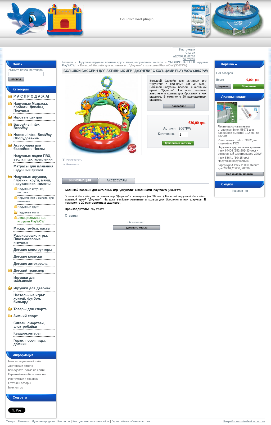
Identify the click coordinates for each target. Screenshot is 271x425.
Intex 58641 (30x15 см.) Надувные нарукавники (233, 159)
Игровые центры (27, 117)
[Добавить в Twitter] (100, 170)
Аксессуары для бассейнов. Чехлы (29, 147)
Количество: (167, 134)
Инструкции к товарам (23, 378)
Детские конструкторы (32, 250)
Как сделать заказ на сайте (26, 370)
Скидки (227, 184)
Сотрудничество (184, 55)
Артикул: (169, 128)
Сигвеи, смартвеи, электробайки (29, 324)
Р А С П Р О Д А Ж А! (31, 96)
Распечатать (74, 159)
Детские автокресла (30, 264)
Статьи (190, 52)
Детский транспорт (29, 270)
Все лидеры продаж (239, 173)
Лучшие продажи (43, 421)
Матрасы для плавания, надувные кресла (34, 168)
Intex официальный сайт (24, 361)
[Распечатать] (113, 170)
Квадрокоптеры (26, 333)
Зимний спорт (25, 316)
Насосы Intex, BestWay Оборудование (32, 136)
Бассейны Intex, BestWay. (26, 126)
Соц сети (20, 397)
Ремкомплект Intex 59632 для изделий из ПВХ (237, 142)
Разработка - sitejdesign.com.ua (244, 421)
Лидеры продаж (233, 97)
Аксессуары (117, 180)
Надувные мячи (28, 212)
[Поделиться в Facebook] (91, 170)
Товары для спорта (30, 309)
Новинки (23, 421)
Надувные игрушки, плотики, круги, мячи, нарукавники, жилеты (32, 180)
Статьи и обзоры (19, 383)
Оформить (249, 86)
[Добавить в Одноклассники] (74, 170)
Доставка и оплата (20, 365)
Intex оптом (16, 387)
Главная (67, 62)
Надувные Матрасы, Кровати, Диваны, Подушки (30, 107)
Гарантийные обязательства (27, 374)
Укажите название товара (25, 69)
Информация (23, 355)
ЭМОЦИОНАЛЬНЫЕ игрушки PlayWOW (31, 219)
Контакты (189, 59)
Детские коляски (27, 256)
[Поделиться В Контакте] (65, 170)
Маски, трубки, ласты (31, 228)
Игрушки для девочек (32, 288)
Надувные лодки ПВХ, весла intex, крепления (33, 157)
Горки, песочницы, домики (29, 342)
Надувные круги (28, 206)
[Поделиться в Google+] (82, 170)
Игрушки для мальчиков (24, 279)
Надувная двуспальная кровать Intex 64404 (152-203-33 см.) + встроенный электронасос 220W (239, 150)
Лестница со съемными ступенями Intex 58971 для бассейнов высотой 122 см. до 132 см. (238, 131)
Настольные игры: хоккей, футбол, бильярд (29, 298)
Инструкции (187, 49)
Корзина (227, 64)
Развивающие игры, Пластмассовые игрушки (30, 239)
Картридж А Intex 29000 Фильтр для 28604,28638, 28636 (238, 166)
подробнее (179, 105)
